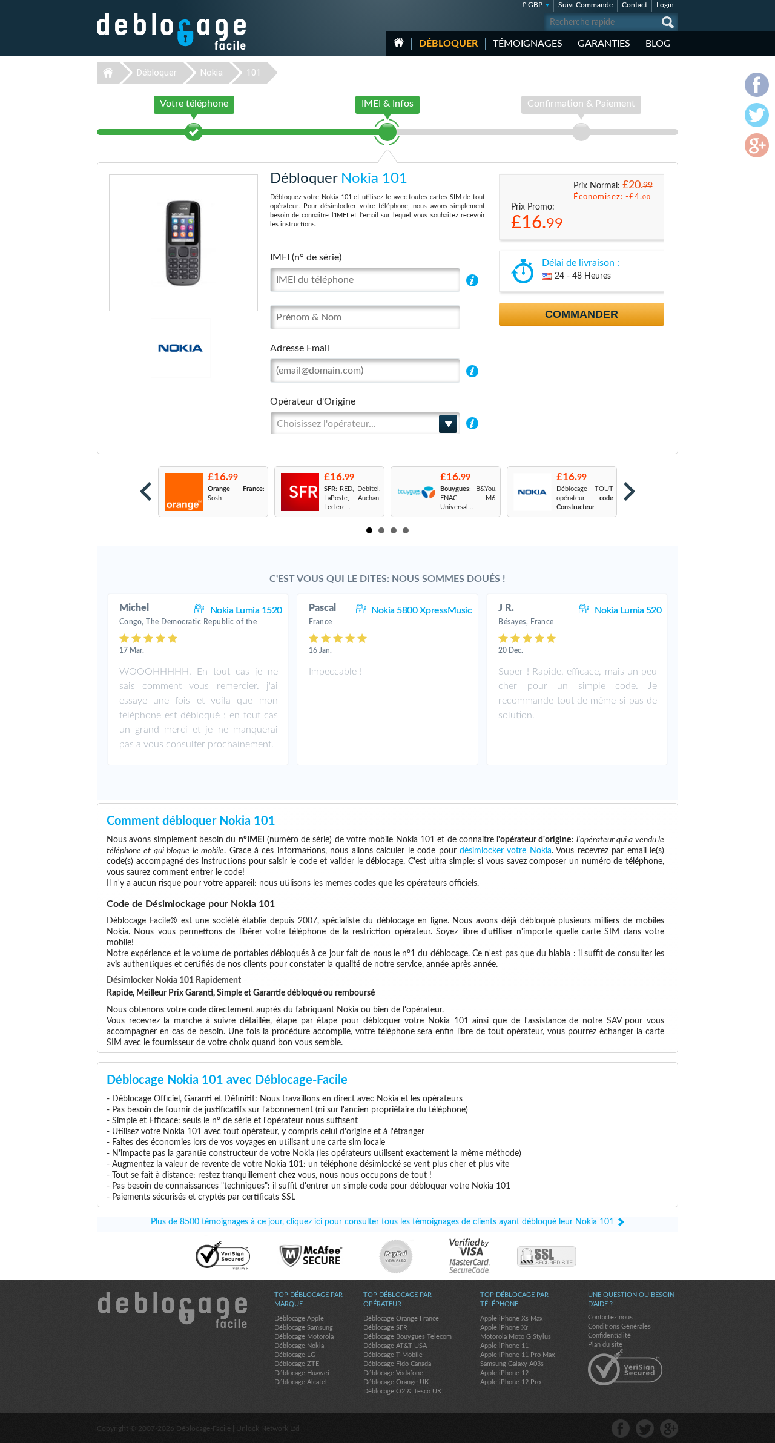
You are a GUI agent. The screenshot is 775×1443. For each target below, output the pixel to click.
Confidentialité (609, 1335)
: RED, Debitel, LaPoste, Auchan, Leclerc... (352, 498)
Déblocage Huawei (301, 1373)
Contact (634, 4)
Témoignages (527, 43)
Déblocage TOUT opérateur (584, 498)
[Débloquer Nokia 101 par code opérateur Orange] (183, 492)
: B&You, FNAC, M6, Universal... (468, 498)
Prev (145, 491)
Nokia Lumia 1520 (246, 610)
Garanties (604, 43)
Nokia (211, 72)
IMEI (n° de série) (305, 257)
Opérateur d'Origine (312, 401)
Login (665, 4)
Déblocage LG (294, 1355)
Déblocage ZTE (296, 1364)
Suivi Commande (585, 4)
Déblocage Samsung (303, 1327)
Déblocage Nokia (299, 1345)
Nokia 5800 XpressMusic (421, 610)
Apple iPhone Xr (504, 1327)
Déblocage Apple (299, 1318)
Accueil (399, 42)
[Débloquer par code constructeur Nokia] (531, 492)
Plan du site (605, 1344)
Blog (658, 43)
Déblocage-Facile (172, 31)
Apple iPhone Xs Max (511, 1318)
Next (629, 491)
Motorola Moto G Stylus (515, 1336)
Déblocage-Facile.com (172, 1310)
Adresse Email (299, 348)
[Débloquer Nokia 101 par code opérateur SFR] (299, 492)
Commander (581, 314)
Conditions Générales (619, 1326)
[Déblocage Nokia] (139, 347)
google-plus (669, 1428)
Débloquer (448, 43)
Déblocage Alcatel (300, 1382)
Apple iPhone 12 (504, 1373)
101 (253, 72)
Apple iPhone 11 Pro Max (517, 1355)
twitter (645, 1428)
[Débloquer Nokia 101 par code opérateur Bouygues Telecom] (415, 492)
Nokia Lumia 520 (628, 610)
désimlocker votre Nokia (506, 851)
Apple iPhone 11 (504, 1345)
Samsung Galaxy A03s (512, 1364)
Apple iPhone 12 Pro (510, 1382)
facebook (621, 1428)
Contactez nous (610, 1317)
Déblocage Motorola (304, 1336)
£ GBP (532, 4)
